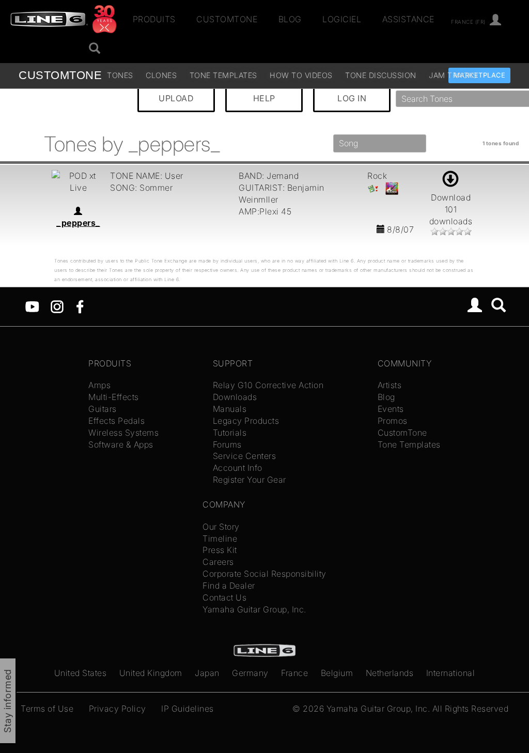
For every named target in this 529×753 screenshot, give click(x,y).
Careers (218, 562)
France (294, 673)
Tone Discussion (380, 75)
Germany (250, 673)
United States (80, 673)
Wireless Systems (123, 432)
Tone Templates (223, 75)
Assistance (408, 19)
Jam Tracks (453, 75)
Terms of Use (47, 708)
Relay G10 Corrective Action (268, 385)
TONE (60, 75)
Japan (207, 673)
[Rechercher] (95, 49)
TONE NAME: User (146, 176)
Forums (227, 444)
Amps (99, 385)
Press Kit (220, 550)
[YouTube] (32, 305)
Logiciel (341, 19)
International (450, 673)
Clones (161, 75)
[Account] (496, 20)
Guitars (102, 409)
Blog (290, 19)
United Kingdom (150, 673)
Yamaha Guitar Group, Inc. (254, 609)
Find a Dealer (229, 585)
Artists (390, 385)
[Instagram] (57, 305)
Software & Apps (120, 444)
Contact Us (224, 597)
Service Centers (244, 456)
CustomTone (226, 19)
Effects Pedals (116, 421)
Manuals (230, 409)
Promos (393, 421)
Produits (154, 19)
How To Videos (301, 75)
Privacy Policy (117, 708)
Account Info (237, 468)
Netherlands (390, 673)
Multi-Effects (113, 397)
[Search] (498, 306)
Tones (120, 75)
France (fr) (468, 21)
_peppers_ (78, 223)
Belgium (337, 673)
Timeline (220, 538)
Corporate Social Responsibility (264, 573)
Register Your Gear (249, 479)
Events (391, 409)
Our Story (221, 526)
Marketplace (480, 75)
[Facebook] (80, 305)
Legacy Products (246, 421)
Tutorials (230, 432)
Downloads (235, 397)
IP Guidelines (187, 708)
